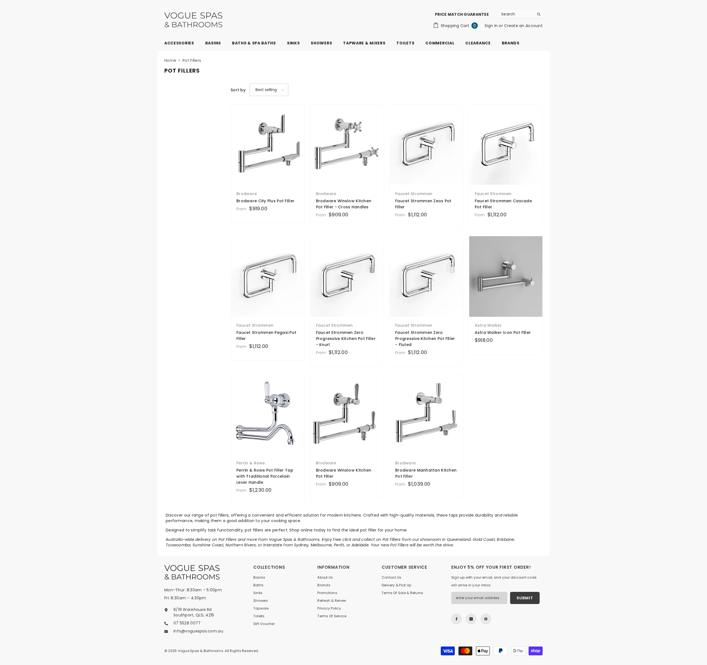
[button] (269, 90)
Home (170, 60)
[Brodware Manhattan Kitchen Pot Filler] (426, 414)
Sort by (238, 90)
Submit (524, 598)
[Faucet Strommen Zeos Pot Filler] (426, 145)
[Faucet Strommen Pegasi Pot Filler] (267, 276)
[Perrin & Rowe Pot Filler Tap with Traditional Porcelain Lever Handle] (267, 414)
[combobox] (516, 14)
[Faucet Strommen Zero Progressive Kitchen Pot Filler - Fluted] (426, 276)
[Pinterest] (486, 619)
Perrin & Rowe (250, 463)
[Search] (520, 14)
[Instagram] (471, 619)
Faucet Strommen (413, 193)
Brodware (246, 193)
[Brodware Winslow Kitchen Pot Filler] (347, 414)
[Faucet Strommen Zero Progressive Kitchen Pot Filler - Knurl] (347, 276)
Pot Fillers (192, 60)
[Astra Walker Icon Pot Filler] (506, 276)
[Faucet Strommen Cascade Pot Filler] (506, 145)
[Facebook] (456, 619)
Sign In (492, 25)
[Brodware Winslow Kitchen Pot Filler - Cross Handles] (347, 145)
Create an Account (523, 25)
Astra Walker (488, 325)
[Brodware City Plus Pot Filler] (267, 145)
